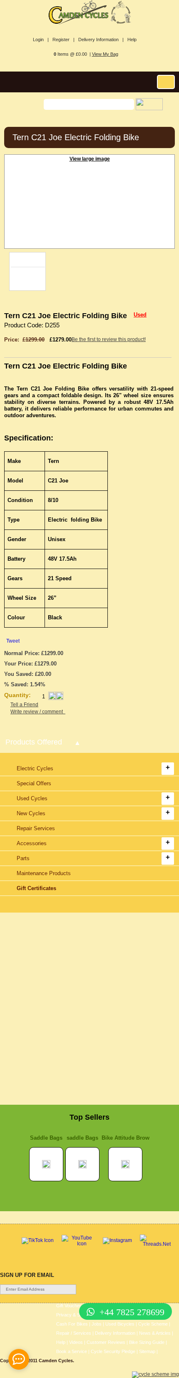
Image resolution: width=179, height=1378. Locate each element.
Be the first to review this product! (109, 339)
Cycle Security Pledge (113, 1351)
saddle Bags (82, 1138)
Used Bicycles (119, 1323)
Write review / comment (37, 712)
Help (132, 39)
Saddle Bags (46, 1138)
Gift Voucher (68, 1305)
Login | (41, 39)
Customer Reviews (106, 1342)
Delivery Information (115, 1333)
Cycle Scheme (153, 1323)
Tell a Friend (24, 705)
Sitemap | (148, 1351)
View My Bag (105, 54)
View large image (90, 159)
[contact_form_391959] (18, 1359)
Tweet (13, 641)
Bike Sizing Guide (146, 1342)
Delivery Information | (101, 39)
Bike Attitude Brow (125, 1138)
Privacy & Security (75, 1314)
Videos (76, 1342)
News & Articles (155, 1333)
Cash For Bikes (72, 1323)
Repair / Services (73, 1333)
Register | (63, 39)
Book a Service (71, 1351)
